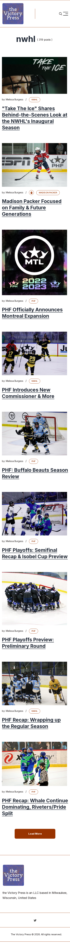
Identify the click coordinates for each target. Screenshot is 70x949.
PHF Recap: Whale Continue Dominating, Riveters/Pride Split (35, 807)
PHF (33, 301)
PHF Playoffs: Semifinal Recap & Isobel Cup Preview (35, 553)
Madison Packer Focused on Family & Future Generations (32, 207)
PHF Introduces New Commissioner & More (28, 393)
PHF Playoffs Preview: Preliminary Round (28, 643)
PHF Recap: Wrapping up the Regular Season (31, 723)
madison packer (48, 192)
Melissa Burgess (14, 99)
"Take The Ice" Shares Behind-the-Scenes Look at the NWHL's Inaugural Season (34, 117)
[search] (60, 13)
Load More (35, 833)
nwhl (35, 99)
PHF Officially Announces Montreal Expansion (32, 313)
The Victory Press (21, 934)
